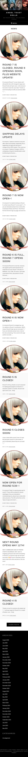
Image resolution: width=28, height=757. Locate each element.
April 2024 (5, 699)
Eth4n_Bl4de (12, 159)
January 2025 (6, 680)
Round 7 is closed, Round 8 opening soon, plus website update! (14, 71)
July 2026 (5, 642)
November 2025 (7, 662)
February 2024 (6, 705)
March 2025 (6, 674)
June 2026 (5, 645)
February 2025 (6, 677)
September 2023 (7, 719)
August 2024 (6, 691)
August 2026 (6, 640)
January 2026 (6, 657)
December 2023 (7, 711)
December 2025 (7, 660)
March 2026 (6, 654)
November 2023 (7, 714)
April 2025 (5, 671)
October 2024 (6, 688)
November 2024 (7, 685)
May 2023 (5, 728)
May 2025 (5, 668)
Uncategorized (6, 738)
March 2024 (6, 702)
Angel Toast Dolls (18, 749)
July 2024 (5, 694)
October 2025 (6, 665)
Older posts (14, 624)
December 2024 (7, 682)
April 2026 (5, 651)
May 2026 (5, 648)
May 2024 (5, 697)
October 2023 (6, 717)
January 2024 (6, 708)
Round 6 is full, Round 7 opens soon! (13, 258)
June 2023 (5, 725)
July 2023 (5, 722)
